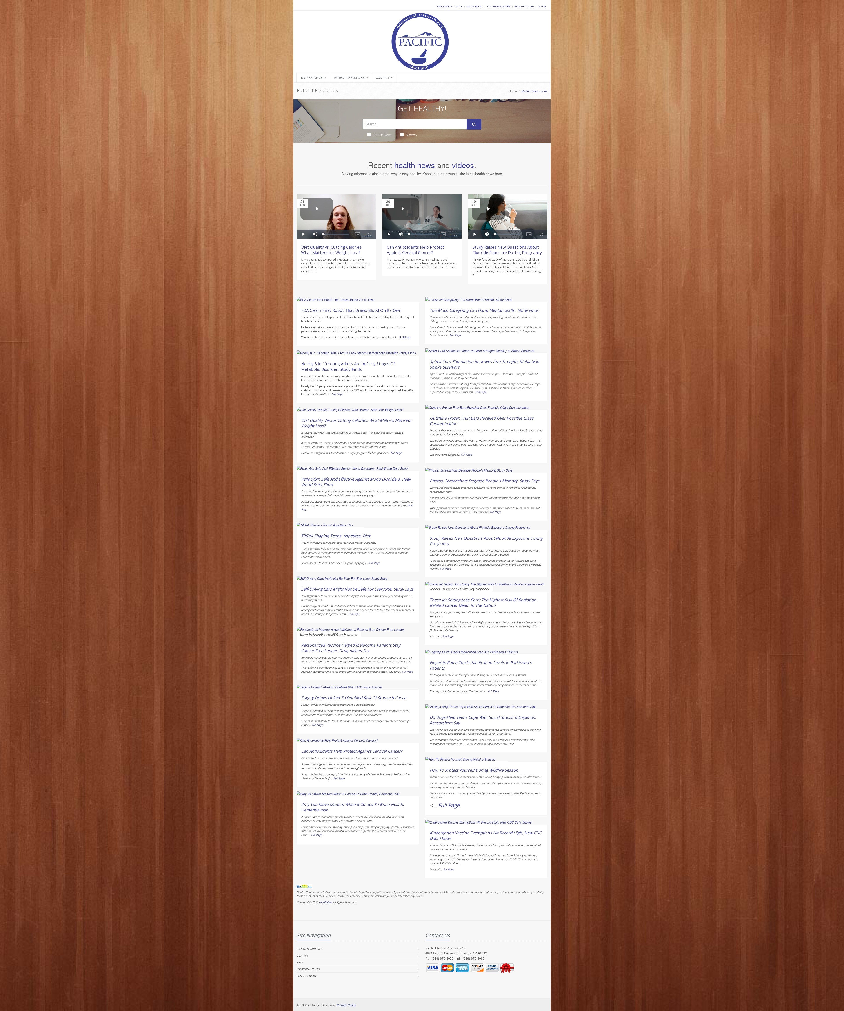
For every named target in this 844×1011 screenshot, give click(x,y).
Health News (382, 134)
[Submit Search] (474, 124)
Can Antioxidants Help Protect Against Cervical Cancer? (415, 249)
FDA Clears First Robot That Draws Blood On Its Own (351, 310)
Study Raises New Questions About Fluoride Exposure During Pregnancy (507, 249)
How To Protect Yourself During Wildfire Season (474, 770)
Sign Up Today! (524, 6)
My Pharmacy (312, 77)
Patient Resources (349, 77)
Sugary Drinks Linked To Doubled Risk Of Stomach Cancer (354, 697)
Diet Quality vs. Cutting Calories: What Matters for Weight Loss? (331, 249)
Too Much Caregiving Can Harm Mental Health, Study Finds (484, 310)
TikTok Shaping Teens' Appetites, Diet (335, 535)
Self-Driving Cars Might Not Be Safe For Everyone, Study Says (357, 589)
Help (459, 6)
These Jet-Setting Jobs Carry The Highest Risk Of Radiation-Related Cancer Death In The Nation (483, 602)
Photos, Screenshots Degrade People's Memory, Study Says (484, 480)
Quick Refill (475, 6)
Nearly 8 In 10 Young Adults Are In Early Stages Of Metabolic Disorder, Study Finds (348, 366)
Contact (382, 77)
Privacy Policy (306, 976)
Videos (411, 134)
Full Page (405, 337)
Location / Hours (498, 6)
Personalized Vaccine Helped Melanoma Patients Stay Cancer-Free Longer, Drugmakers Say (350, 647)
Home (513, 91)
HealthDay (325, 902)
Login (542, 6)
